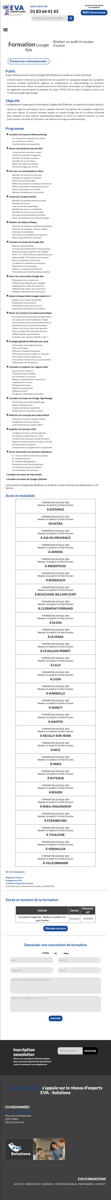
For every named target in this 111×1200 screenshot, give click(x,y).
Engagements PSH (14, 880)
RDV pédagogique (94, 12)
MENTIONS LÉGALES (66, 1184)
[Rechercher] (71, 18)
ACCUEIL (19, 1184)
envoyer (56, 1018)
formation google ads (55, 505)
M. (55, 953)
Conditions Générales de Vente (19, 883)
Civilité (45, 953)
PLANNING (47, 1184)
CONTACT (100, 1184)
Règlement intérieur (15, 877)
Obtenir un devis (55, 928)
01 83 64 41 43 (44, 11)
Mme (66, 953)
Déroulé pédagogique (15, 872)
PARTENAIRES (85, 1184)
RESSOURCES (32, 1184)
